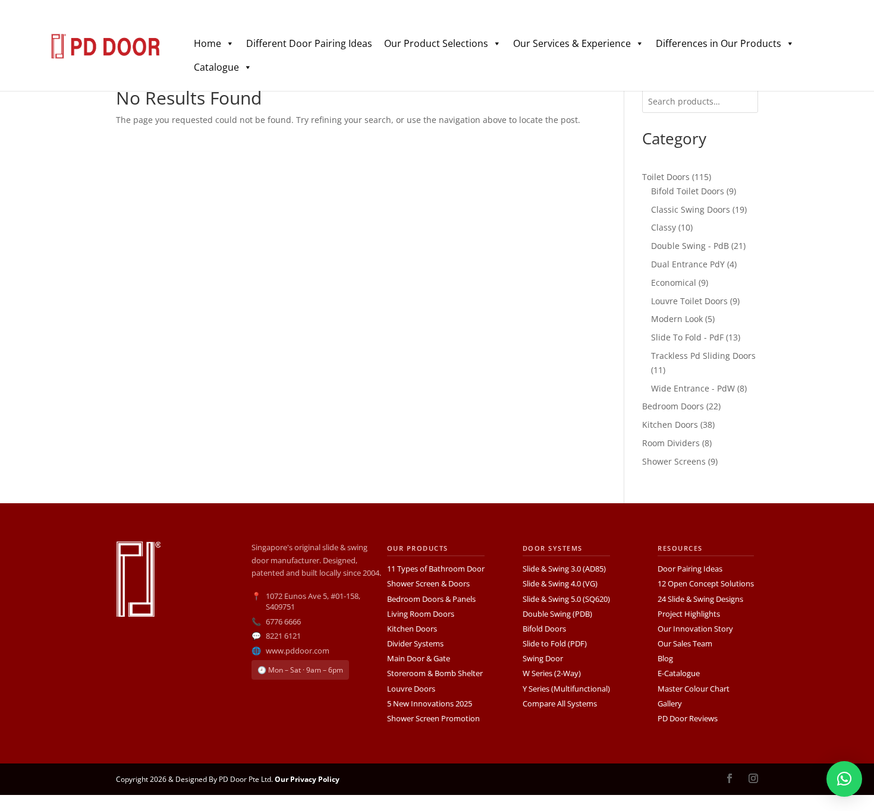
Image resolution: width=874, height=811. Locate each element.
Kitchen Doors (412, 628)
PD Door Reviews (688, 718)
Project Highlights (689, 613)
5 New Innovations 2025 (429, 703)
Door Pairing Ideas (690, 568)
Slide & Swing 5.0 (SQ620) (566, 599)
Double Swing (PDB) (557, 613)
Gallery (670, 703)
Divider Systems (415, 643)
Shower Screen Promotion (433, 718)
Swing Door (543, 658)
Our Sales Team (685, 643)
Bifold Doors (544, 628)
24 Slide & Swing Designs (700, 599)
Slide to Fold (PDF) (555, 643)
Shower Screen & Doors (428, 583)
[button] (844, 779)
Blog (665, 658)
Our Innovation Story (695, 628)
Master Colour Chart (694, 688)
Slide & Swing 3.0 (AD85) (564, 568)
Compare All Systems (560, 703)
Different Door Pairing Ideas (309, 43)
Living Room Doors (420, 613)
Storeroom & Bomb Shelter (435, 673)
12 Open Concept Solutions (706, 583)
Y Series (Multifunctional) (566, 688)
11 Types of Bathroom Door (436, 568)
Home (207, 43)
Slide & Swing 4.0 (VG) (560, 583)
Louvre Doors (411, 688)
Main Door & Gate (418, 658)
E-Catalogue (679, 673)
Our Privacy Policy (307, 779)
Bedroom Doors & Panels (431, 599)
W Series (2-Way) (552, 673)
